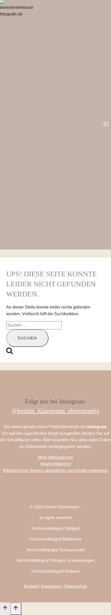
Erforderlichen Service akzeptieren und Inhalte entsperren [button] (55, 470)
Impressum (51, 586)
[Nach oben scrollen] (5, 609)
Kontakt (31, 586)
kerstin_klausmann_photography (58, 410)
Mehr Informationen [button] (55, 457)
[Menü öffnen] (105, 124)
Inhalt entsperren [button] (55, 464)
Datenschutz (75, 586)
